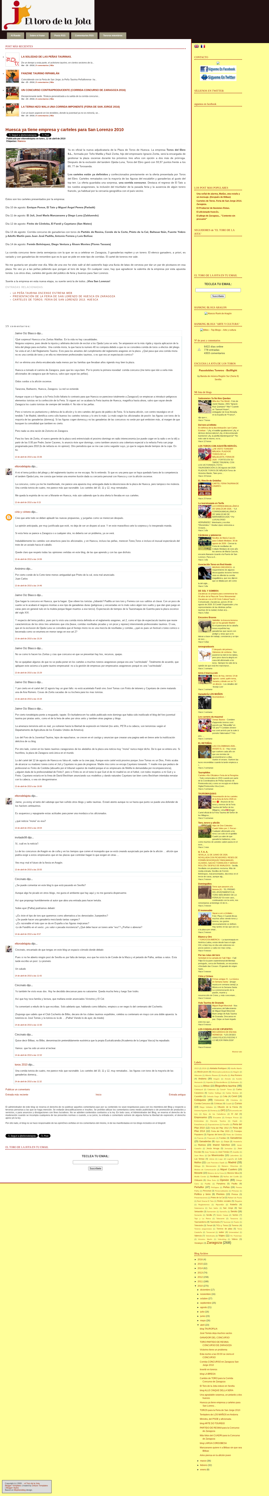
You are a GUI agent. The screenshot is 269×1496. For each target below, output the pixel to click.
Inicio (98, 1094)
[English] (197, 46)
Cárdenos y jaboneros (209, 535)
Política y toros (202, 1194)
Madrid (232, 1162)
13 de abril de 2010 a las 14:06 (28, 559)
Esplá (235, 1121)
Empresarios (200, 1117)
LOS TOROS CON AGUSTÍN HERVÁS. (217, 446)
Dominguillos (205, 884)
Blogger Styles (12, 1488)
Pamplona (220, 1183)
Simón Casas (222, 1215)
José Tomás (223, 1152)
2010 (200, 1286)
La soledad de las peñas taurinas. (46, 56)
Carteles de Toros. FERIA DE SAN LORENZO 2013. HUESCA (55, 299)
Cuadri (228, 1104)
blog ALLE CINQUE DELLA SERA (216, 1390)
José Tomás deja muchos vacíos (216, 1333)
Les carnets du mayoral (210, 717)
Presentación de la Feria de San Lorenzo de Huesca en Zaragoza (64, 296)
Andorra (202, 1078)
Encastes (217, 1117)
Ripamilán (220, 1205)
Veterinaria (210, 1236)
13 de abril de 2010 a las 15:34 (28, 699)
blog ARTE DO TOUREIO (212, 1423)
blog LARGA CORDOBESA (213, 1443)
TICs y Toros (222, 1225)
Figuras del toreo (215, 1134)
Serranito (198, 1215)
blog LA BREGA (208, 1374)
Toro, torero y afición (209, 823)
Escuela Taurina (218, 1121)
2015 (196, 1068)
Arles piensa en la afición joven (215, 1455)
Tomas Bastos (219, 719)
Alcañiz (224, 1075)
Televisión (198, 1225)
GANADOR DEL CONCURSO (214, 1337)
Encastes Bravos (207, 617)
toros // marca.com (208, 673)
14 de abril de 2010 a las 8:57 (28, 934)
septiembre (205, 1303)
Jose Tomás (210, 1152)
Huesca (22, 141)
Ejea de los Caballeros (214, 1114)
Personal (207, 1191)
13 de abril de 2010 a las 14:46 (28, 585)
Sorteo (235, 1215)
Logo (220, 1159)
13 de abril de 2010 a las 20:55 (28, 869)
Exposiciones (213, 1124)
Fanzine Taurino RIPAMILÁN (40, 73)
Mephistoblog (20, 1490)
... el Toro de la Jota (31, 1483)
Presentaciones (201, 1198)
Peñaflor (199, 1187)
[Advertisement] (48, 309)
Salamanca (199, 1208)
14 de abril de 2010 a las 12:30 (28, 1025)
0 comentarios (42, 65)
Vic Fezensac (236, 1236)
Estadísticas (199, 1124)
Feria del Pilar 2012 (220, 1128)
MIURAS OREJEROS (222, 567)
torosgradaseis (206, 646)
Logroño (230, 1159)
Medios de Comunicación (205, 1170)
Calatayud (198, 1089)
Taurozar (227, 1222)
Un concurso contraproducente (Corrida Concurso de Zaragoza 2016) (73, 90)
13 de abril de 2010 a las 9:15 (28, 502)
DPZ (223, 1110)
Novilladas (214, 1176)
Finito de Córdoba (234, 1135)
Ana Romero (236, 1075)
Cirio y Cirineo (205, 976)
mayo (203, 1320)
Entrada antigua (177, 1094)
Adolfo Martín (236, 1068)
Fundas (222, 1138)
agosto (203, 1307)
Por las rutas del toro (209, 955)
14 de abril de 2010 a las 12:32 (28, 1055)
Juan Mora (199, 1155)
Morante (198, 1173)
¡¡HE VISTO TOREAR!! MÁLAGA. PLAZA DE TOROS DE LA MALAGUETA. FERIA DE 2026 (223, 454)
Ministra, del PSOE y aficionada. (216, 1419)
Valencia (198, 1236)
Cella (225, 1096)
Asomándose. (218, 697)
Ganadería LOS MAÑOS (210, 694)
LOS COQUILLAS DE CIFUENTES (215, 1029)
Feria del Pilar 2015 (220, 1131)
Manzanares (211, 1166)
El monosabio (205, 910)
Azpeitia (209, 1082)
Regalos (238, 1201)
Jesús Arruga (212, 1148)
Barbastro (235, 1082)
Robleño (233, 1204)
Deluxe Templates (40, 1485)
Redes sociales (224, 1201)
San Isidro (213, 1208)
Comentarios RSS (84, 35)
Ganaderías (205, 1141)
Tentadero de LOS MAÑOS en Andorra (219, 1414)
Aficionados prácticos (221, 1072)
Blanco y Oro (205, 937)
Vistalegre (198, 1243)
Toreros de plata (224, 1229)
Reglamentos (204, 1205)
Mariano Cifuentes (230, 1166)
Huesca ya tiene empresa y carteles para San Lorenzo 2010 (64, 129)
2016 (204, 1068)
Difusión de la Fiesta (228, 1107)
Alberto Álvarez (211, 1075)
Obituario (198, 1180)
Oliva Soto (211, 1180)
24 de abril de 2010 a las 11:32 (28, 1081)
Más (52, 65)
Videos (235, 1239)
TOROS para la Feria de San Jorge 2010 (220, 1410)
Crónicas (218, 1103)
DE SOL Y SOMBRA (208, 591)
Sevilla (209, 1215)
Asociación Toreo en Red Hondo (214, 564)
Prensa (234, 1194)
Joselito (236, 1152)
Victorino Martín (205, 1239)
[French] (204, 46)
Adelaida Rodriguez (218, 1068)
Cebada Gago (213, 1096)
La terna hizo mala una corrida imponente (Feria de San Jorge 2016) (70, 106)
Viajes (221, 1235)
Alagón (236, 1072)
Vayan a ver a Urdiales (222, 913)
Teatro (236, 1222)
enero (203, 1469)
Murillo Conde (200, 1177)
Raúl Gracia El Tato (205, 1201)
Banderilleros (221, 1082)
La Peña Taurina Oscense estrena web (42, 293)
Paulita (234, 1183)
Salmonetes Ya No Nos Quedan (214, 398)
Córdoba (234, 1100)
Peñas (226, 1187)
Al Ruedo (15, 35)
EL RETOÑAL (205, 743)
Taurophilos (204, 772)
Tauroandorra (200, 1222)
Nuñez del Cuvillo (231, 1177)
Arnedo (228, 1079)
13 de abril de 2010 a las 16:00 (28, 786)
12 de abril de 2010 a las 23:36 (28, 457)
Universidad (234, 1232)
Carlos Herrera (232, 1093)
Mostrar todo (237, 1052)
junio (202, 1316)
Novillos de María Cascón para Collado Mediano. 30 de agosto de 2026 (225, 540)
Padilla (207, 1184)
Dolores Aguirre (200, 1111)
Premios (220, 1194)
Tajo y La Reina (202, 1219)
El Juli (234, 1114)
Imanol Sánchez (221, 1145)
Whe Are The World (221, 401)
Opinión (224, 1179)
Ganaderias (236, 1138)
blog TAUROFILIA (208, 1329)
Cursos (238, 1103)
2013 (200, 1272)
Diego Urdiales (206, 1107)
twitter (221, 1232)
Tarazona (234, 1219)
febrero (203, 1465)
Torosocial (210, 1232)
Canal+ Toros (226, 1089)
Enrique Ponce (232, 1117)
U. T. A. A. (203, 852)
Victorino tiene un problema (213, 1349)
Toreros (235, 1225)
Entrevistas (199, 1121)
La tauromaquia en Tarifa (211, 503)
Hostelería (237, 1142)
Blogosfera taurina (225, 1085)
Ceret (234, 1096)
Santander (211, 1212)
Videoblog (222, 1239)
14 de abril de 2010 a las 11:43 (28, 976)
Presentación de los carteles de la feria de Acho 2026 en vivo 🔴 (225, 799)
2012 (200, 1277)
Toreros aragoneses (203, 1229)
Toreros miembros (112, 35)
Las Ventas (199, 1159)
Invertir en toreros (208, 1369)
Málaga (197, 1166)
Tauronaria (215, 1222)
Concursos (219, 1100)
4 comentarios (42, 99)
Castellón (198, 1096)
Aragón (216, 1079)
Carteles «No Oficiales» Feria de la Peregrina (218, 775)
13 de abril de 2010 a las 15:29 (28, 673)
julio (202, 1311)
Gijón (218, 1142)
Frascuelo (211, 1138)
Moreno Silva (233, 1173)
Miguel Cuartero (228, 1169)
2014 (200, 1268)
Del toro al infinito (207, 425)
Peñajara (215, 1187)
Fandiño (226, 1124)
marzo (203, 1461)
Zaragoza (214, 1242)
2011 (200, 1281)
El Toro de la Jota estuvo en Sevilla (217, 1386)
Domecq (213, 1111)
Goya (226, 1141)
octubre (204, 1298)
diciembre (205, 1289)
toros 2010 (21, 1064)
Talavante (220, 1219)
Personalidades (221, 1191)
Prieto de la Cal (217, 1197)
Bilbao (206, 1086)
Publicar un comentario (17, 1089)
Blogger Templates (13, 1485)
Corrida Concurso (202, 1103)
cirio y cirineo (23, 511)
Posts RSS (60, 35)
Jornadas (228, 1148)
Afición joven (202, 1072)
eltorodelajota (23, 466)
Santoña (223, 1212)
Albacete (198, 1075)
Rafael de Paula (235, 1198)
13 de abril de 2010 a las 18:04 (28, 828)
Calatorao (211, 1089)
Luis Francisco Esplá (215, 1163)
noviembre (205, 1294)
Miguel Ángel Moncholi (222, 1005)
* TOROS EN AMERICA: (209, 939)
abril (202, 1325)
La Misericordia (216, 1155)
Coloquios (200, 1099)
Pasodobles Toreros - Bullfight (218, 370)
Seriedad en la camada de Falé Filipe (214, 958)
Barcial (197, 1086)
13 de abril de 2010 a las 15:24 (28, 638)
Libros (211, 1159)
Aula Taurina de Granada (211, 1003)
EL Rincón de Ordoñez (209, 480)
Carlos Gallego (214, 1093)
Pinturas (235, 1191)
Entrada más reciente (16, 1094)
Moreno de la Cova (216, 1173)
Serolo (234, 1211)
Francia (200, 1138)
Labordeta (234, 1155)
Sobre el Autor (37, 35)
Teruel (209, 1225)
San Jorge (228, 1208)
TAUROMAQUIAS (207, 793)
